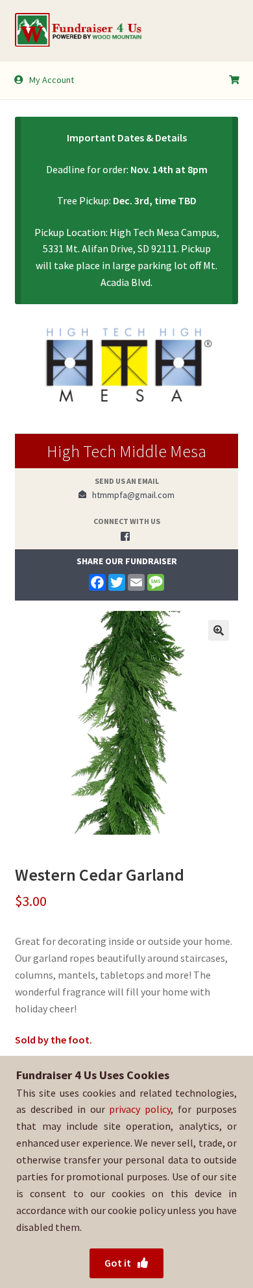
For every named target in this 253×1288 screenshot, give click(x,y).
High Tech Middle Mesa (126, 451)
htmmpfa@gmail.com (130, 495)
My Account (51, 80)
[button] (218, 630)
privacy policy (140, 1109)
